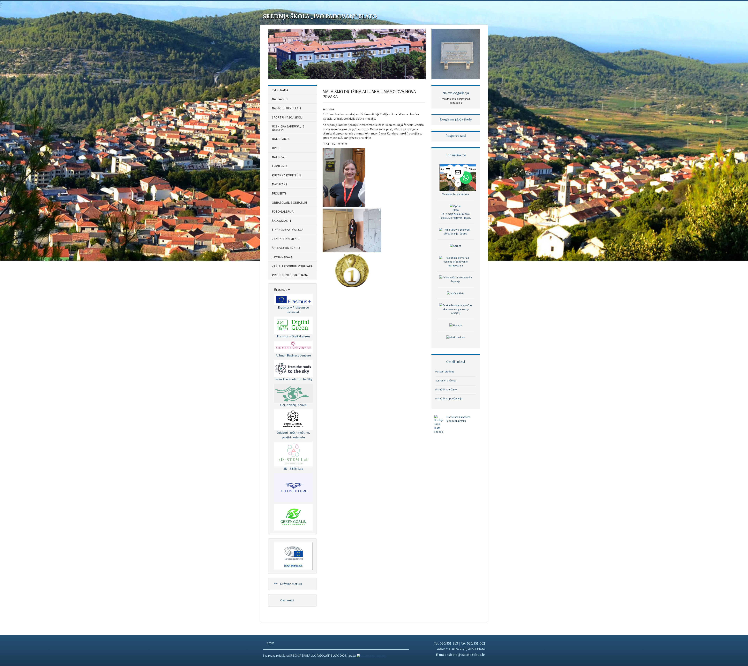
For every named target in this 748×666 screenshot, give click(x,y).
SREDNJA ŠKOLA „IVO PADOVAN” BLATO (320, 16)
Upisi (275, 148)
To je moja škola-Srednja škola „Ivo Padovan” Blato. (456, 215)
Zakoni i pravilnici (286, 239)
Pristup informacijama (290, 275)
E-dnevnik (279, 166)
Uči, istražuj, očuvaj (293, 405)
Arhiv (270, 643)
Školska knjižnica (286, 248)
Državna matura (291, 584)
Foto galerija (283, 211)
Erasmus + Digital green (293, 336)
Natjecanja (280, 139)
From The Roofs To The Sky (293, 379)
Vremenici (286, 600)
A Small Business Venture (293, 355)
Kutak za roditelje (287, 175)
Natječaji (279, 157)
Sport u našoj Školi (287, 117)
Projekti (279, 193)
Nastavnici (280, 99)
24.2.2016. (328, 109)
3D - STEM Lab (293, 468)
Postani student (444, 371)
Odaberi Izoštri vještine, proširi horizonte (293, 434)
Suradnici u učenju (445, 380)
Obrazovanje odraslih (289, 202)
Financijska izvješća (287, 230)
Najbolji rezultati (286, 108)
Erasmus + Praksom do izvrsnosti (293, 309)
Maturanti (280, 184)
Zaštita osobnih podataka (292, 266)
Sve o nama (280, 90)
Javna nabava (282, 257)
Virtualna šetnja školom (455, 194)
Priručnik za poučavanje (448, 398)
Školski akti (281, 221)
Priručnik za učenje (446, 389)
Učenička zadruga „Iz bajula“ (288, 128)
